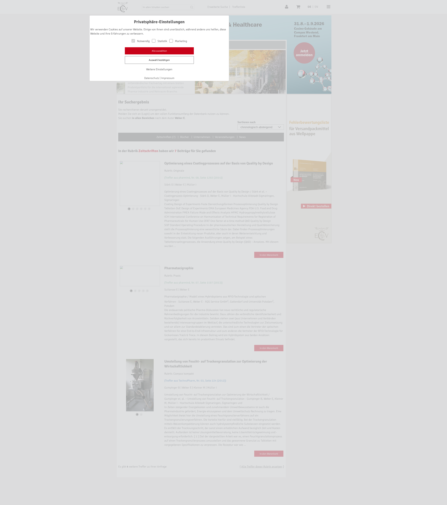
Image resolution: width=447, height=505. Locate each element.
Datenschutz (151, 78)
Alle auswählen (159, 51)
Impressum (167, 78)
